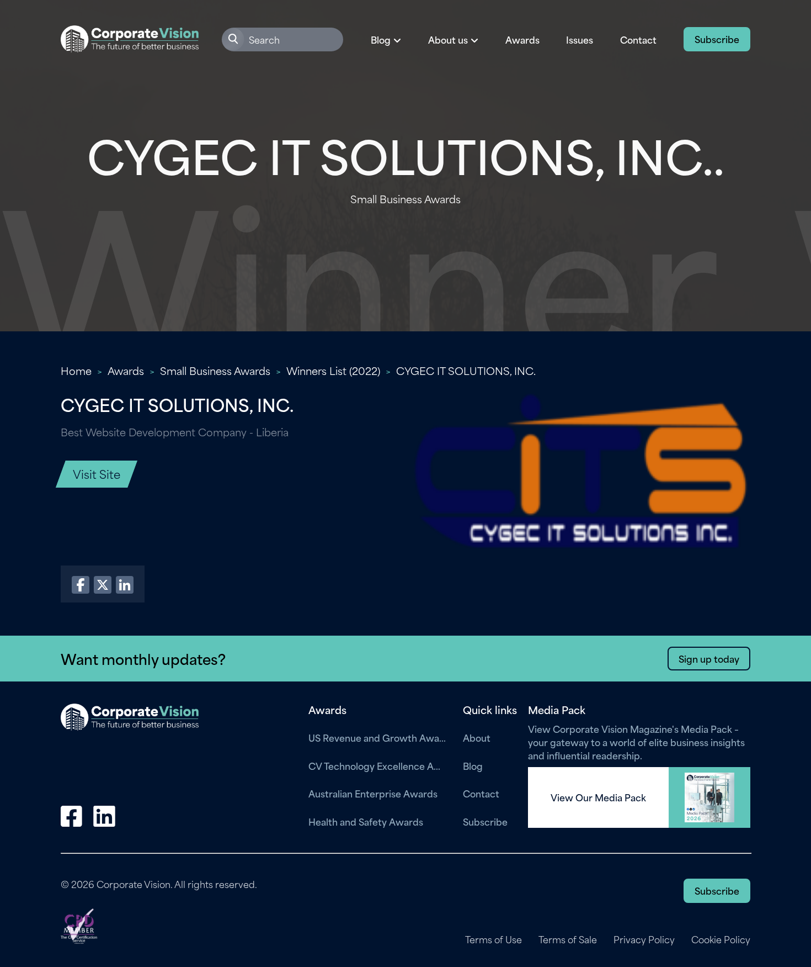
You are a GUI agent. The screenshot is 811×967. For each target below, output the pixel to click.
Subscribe (717, 38)
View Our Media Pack (598, 797)
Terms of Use (493, 939)
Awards (522, 39)
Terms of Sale (567, 939)
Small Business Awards (215, 370)
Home (76, 370)
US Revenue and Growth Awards (377, 737)
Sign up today (709, 658)
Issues (579, 39)
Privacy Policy (644, 939)
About (476, 737)
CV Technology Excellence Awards (377, 765)
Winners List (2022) (333, 370)
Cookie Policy (720, 939)
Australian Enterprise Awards (372, 793)
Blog (473, 765)
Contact (638, 39)
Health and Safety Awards (365, 821)
